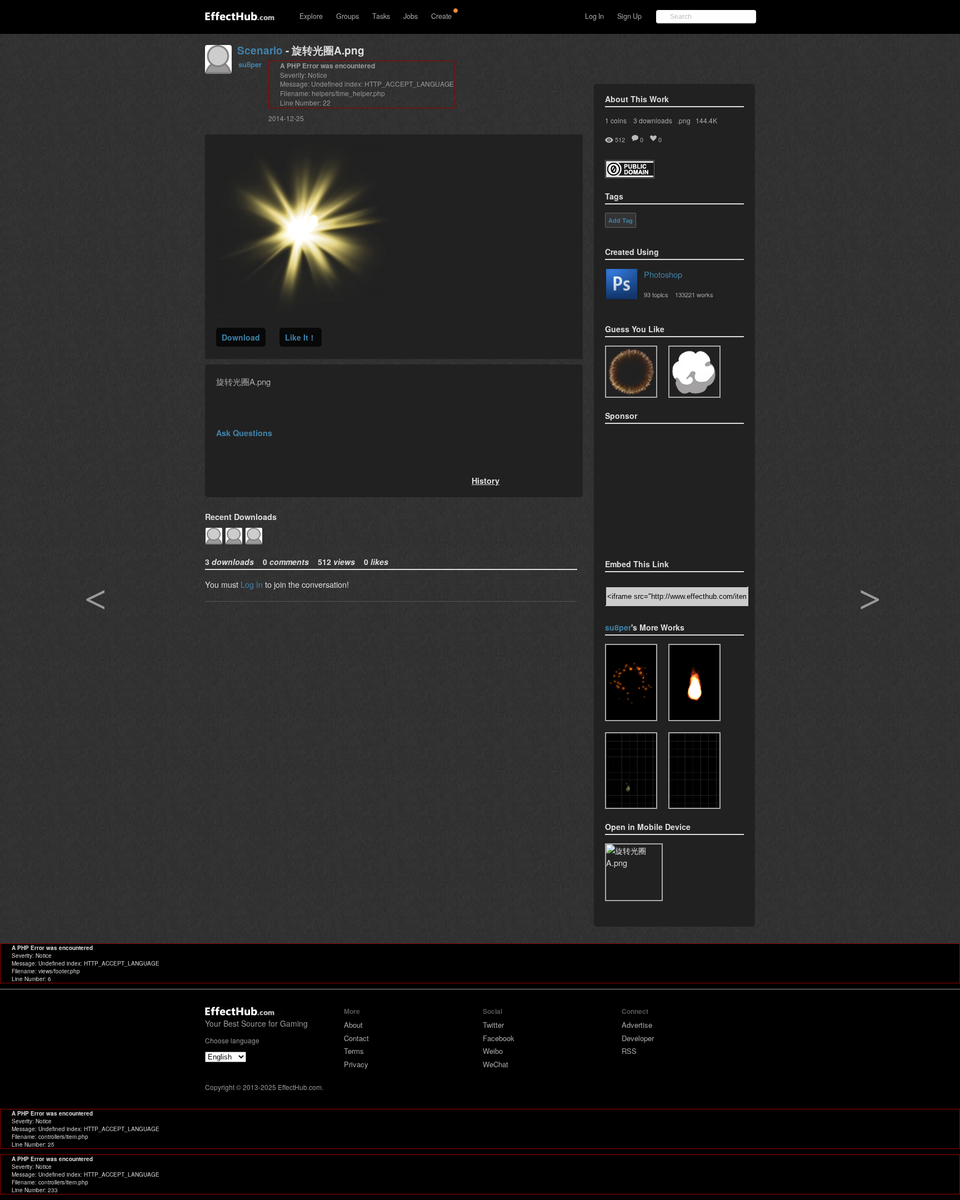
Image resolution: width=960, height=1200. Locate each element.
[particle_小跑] (631, 770)
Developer (638, 1038)
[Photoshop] (621, 286)
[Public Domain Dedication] (629, 175)
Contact (356, 1038)
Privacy (356, 1064)
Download (241, 337)
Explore (311, 16)
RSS (629, 1051)
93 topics (656, 294)
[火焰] (694, 682)
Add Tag (620, 220)
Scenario (260, 50)
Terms (354, 1051)
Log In (594, 16)
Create (441, 16)
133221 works (694, 294)
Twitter (493, 1024)
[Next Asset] (299, 314)
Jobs (410, 16)
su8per (250, 64)
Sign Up (629, 16)
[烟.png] (694, 372)
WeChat (495, 1064)
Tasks (381, 16)
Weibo (493, 1051)
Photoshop (663, 274)
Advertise (637, 1024)
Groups (347, 16)
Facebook (498, 1038)
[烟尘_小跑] (694, 770)
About (353, 1024)
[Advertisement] (660, 487)
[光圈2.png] (631, 372)
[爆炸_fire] (631, 682)
